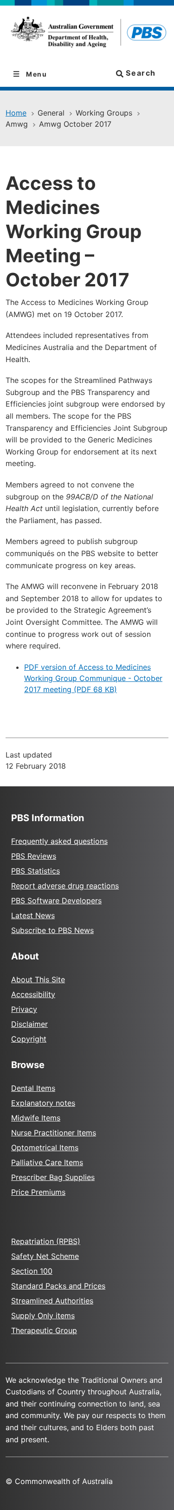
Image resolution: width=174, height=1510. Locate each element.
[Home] (87, 33)
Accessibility (33, 994)
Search (139, 73)
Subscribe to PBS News (52, 930)
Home (16, 112)
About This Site (38, 979)
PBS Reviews (33, 856)
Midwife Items (35, 1117)
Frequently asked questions (59, 841)
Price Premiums (38, 1192)
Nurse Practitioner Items (53, 1132)
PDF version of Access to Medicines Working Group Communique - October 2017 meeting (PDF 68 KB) (93, 678)
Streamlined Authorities (52, 1300)
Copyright (28, 1038)
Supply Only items (43, 1315)
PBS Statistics (35, 870)
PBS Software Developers (56, 900)
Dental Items (33, 1088)
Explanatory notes (43, 1103)
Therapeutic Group (44, 1330)
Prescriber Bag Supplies (53, 1177)
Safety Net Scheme (45, 1256)
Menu (35, 74)
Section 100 (31, 1271)
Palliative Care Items (47, 1162)
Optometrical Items (44, 1147)
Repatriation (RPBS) (45, 1241)
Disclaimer (29, 1024)
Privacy (24, 1009)
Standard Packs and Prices (58, 1285)
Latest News (33, 915)
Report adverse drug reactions (65, 885)
